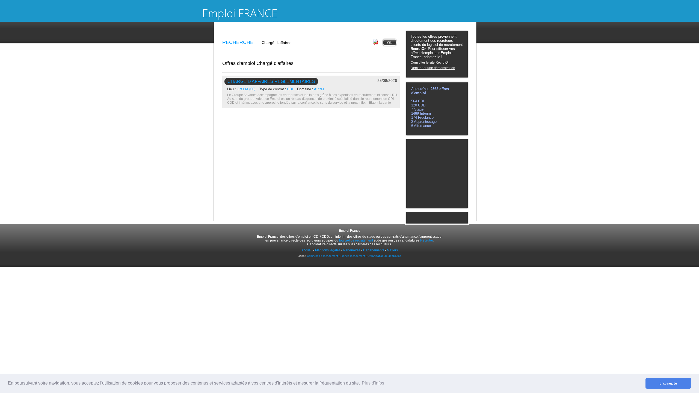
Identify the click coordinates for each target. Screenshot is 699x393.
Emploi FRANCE (239, 12)
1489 (415, 113)
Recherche (237, 42)
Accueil (306, 250)
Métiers (392, 250)
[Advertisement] (436, 173)
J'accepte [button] (668, 383)
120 (414, 105)
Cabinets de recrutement (322, 255)
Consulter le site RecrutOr (430, 62)
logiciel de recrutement (356, 240)
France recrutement (352, 255)
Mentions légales (327, 250)
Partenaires (351, 250)
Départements (373, 250)
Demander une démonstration (433, 68)
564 (414, 101)
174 (414, 117)
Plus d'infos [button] (373, 383)
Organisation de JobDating (384, 255)
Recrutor (426, 240)
